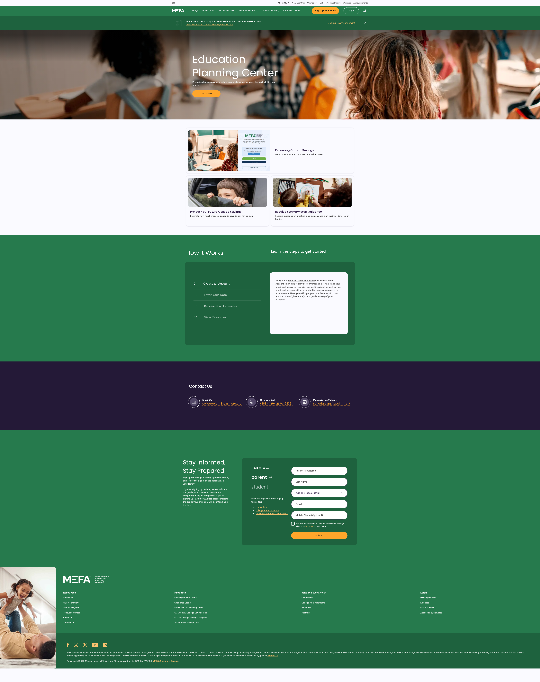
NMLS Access (427, 607)
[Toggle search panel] (364, 10)
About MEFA (283, 3)
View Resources (215, 317)
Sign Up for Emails (325, 10)
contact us (272, 655)
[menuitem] (204, 11)
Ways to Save (226, 10)
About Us (67, 617)
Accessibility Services (431, 612)
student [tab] (259, 487)
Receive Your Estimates (220, 306)
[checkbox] (319, 525)
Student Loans (247, 10)
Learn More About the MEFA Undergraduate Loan (209, 24)
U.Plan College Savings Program (190, 617)
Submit (319, 535)
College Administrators (330, 3)
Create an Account (216, 284)
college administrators (267, 510)
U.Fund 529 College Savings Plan (190, 612)
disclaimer (308, 526)
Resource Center (292, 10)
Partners (306, 612)
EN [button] (173, 3)
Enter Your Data (215, 295)
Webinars (347, 3)
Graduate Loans (268, 10)
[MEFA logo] (178, 10)
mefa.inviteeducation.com (301, 280)
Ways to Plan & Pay (203, 10)
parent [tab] (259, 477)
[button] (366, 23)
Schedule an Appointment (331, 404)
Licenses (424, 602)
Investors (306, 607)
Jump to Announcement (342, 23)
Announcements (360, 3)
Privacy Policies (428, 597)
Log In (351, 10)
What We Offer (298, 3)
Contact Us (68, 622)
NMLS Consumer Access (165, 661)
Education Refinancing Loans (188, 607)
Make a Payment (71, 607)
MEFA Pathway (70, 602)
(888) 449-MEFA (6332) (276, 404)
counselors (261, 507)
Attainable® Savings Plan (186, 622)
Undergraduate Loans (185, 597)
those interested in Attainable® (272, 513)
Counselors (312, 3)
